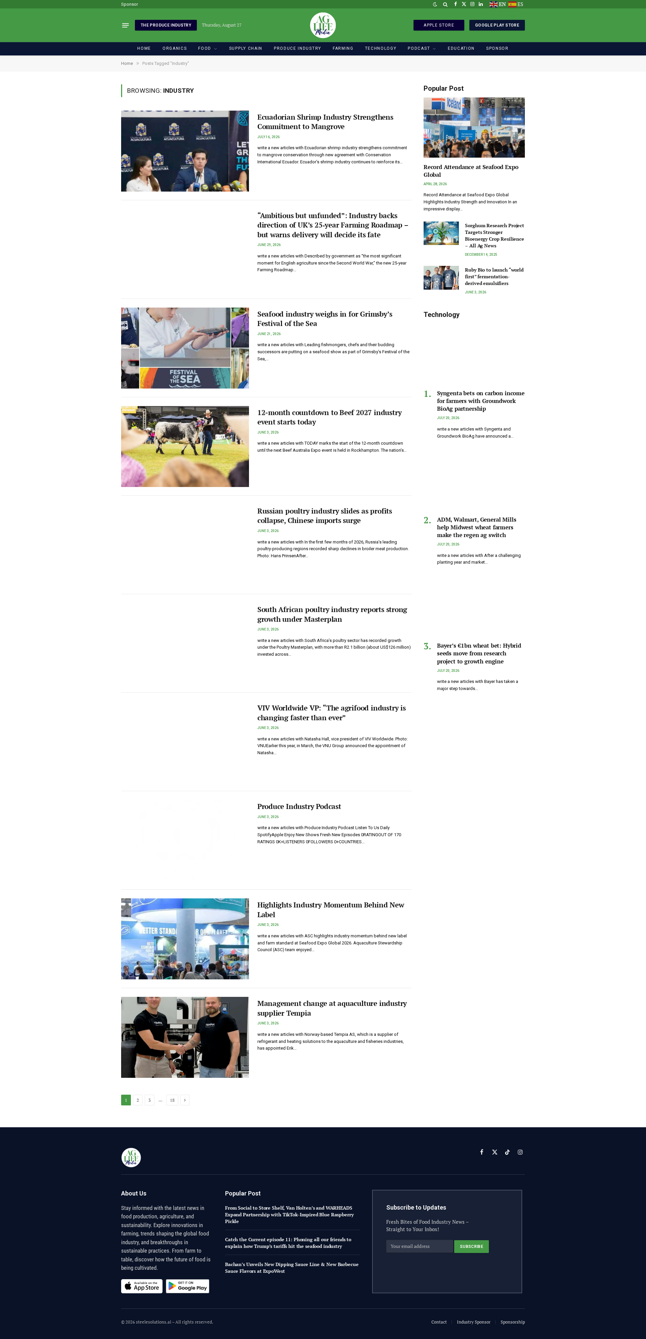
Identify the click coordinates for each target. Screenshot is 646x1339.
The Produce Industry (166, 25)
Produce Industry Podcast (299, 806)
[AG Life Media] (323, 25)
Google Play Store (497, 25)
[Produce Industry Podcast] (185, 840)
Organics (175, 48)
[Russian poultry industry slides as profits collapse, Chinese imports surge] (185, 544)
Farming (343, 48)
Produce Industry (297, 48)
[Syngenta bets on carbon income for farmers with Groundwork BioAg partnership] (474, 354)
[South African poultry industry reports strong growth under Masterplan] (185, 643)
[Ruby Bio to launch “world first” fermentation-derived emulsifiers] (441, 277)
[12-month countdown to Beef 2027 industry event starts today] (185, 446)
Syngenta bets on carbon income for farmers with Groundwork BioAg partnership (481, 400)
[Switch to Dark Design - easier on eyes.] (435, 4)
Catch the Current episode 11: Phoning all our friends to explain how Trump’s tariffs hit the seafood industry (288, 1242)
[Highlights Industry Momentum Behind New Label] (185, 938)
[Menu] (125, 25)
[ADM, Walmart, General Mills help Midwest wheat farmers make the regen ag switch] (474, 480)
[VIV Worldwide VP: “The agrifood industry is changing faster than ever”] (185, 741)
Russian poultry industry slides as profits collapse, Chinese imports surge (324, 515)
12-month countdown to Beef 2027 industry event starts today (329, 417)
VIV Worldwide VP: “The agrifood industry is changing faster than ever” (331, 712)
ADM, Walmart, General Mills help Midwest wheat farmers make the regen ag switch (476, 527)
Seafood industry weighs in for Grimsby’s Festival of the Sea (324, 318)
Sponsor (129, 4)
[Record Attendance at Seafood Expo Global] (474, 127)
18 (172, 1100)
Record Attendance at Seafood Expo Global (471, 170)
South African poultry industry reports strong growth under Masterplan (332, 614)
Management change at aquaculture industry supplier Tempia (332, 1008)
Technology (381, 48)
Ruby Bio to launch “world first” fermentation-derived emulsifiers (494, 276)
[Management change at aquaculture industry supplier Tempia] (185, 1037)
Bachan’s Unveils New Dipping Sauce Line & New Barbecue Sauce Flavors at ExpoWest (291, 1267)
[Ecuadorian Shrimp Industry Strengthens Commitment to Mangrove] (185, 151)
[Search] (445, 4)
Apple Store (439, 25)
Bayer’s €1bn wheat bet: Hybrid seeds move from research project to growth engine (479, 653)
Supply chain (245, 48)
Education (461, 48)
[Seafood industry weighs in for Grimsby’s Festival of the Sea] (185, 348)
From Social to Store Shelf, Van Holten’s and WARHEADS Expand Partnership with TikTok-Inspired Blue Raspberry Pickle (289, 1214)
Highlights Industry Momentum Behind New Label (330, 909)
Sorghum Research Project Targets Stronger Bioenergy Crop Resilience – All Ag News (494, 235)
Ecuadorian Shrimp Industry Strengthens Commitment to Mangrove (325, 121)
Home (144, 48)
